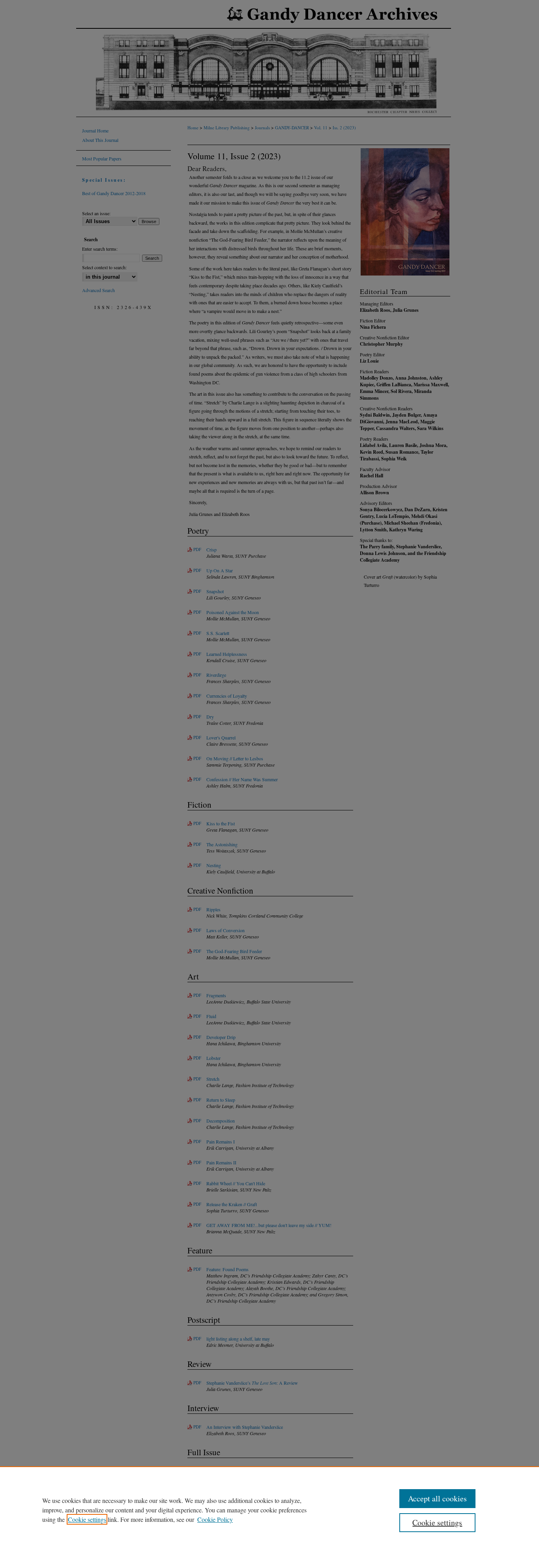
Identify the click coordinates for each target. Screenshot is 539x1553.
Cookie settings (87, 1519)
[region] (269, 1509)
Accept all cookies (437, 1498)
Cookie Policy (215, 1519)
